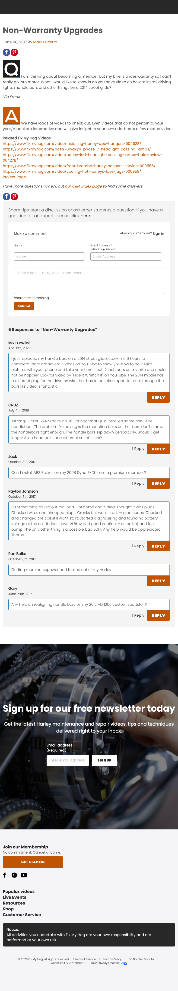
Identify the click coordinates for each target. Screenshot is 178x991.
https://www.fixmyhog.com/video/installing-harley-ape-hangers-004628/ (72, 143)
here (85, 216)
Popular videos (19, 892)
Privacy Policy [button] (112, 959)
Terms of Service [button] (84, 959)
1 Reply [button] (138, 448)
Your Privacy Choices (104, 963)
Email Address (102, 247)
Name (19, 246)
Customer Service (22, 915)
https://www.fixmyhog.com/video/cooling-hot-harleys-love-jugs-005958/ (72, 171)
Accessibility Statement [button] (67, 963)
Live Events (14, 897)
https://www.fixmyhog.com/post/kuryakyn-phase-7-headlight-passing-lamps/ (77, 149)
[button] (6, 52)
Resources (14, 903)
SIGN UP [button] (104, 760)
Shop (8, 909)
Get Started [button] (33, 862)
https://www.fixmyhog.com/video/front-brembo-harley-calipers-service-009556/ (79, 166)
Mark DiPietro (45, 42)
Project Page (14, 177)
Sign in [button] (158, 233)
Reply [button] (158, 397)
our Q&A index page (83, 186)
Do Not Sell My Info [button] (141, 959)
